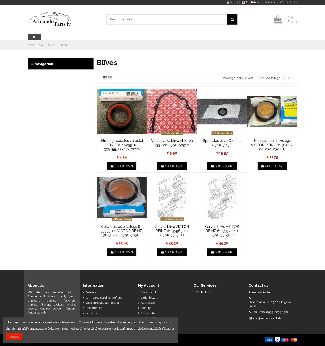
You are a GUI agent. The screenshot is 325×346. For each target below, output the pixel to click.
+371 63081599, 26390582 (271, 312)
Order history (149, 297)
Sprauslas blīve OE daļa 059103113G (222, 142)
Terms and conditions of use (104, 297)
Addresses (148, 302)
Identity (146, 307)
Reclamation (94, 307)
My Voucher (149, 313)
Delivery (91, 292)
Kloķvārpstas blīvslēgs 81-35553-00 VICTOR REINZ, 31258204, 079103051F (121, 231)
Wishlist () (290, 2)
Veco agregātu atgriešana (102, 302)
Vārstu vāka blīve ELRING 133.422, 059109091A (172, 142)
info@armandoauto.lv (267, 318)
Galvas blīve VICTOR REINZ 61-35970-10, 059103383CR (222, 231)
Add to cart (124, 166)
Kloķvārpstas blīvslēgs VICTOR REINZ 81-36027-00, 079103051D (272, 144)
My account (148, 292)
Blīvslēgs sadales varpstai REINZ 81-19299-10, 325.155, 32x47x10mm (122, 144)
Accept (14, 336)
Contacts (91, 313)
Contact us (203, 292)
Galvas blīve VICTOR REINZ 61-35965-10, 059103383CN (172, 231)
